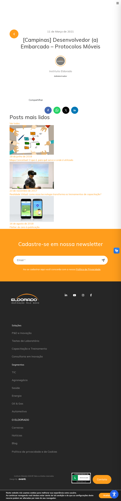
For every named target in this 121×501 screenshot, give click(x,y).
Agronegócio (20, 380)
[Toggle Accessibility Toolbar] (114, 494)
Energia (17, 395)
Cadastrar (103, 260)
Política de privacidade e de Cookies (34, 451)
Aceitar (106, 495)
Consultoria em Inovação (27, 356)
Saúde (16, 388)
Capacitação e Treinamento (29, 348)
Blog (14, 443)
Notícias (17, 435)
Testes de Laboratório (25, 341)
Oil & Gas (17, 403)
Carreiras (17, 427)
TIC (14, 372)
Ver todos (15, 123)
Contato (102, 479)
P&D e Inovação (22, 333)
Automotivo (19, 411)
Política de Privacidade (88, 269)
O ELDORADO (20, 419)
